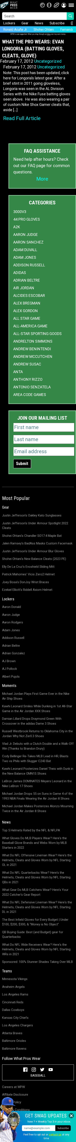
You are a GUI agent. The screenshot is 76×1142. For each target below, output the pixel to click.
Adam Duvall (25, 250)
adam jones (24, 257)
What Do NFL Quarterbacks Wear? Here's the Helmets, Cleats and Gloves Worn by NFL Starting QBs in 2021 (36, 877)
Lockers (9, 23)
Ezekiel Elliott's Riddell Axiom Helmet (27, 590)
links (48, 34)
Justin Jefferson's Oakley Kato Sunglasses (31, 515)
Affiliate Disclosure (15, 1094)
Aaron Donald (11, 607)
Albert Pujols (11, 676)
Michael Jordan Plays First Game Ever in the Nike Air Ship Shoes (35, 696)
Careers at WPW (13, 1087)
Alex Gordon (25, 311)
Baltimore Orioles (14, 1041)
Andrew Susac (27, 364)
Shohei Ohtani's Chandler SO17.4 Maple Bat (32, 536)
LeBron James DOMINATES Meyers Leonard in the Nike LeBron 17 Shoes (37, 783)
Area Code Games (29, 394)
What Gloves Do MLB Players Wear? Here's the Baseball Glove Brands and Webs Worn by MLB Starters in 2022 (34, 843)
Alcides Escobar (29, 295)
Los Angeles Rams (15, 994)
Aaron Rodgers (12, 622)
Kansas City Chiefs (15, 1018)
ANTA (18, 372)
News (39, 23)
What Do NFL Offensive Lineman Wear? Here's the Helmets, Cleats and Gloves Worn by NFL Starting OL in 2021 (37, 860)
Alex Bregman (26, 303)
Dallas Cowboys (13, 1010)
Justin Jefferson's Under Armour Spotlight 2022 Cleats (35, 525)
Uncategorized (47, 61)
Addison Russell (29, 265)
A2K (16, 227)
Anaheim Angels (13, 987)
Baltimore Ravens (14, 1049)
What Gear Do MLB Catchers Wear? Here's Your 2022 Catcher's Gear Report (35, 892)
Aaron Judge (25, 234)
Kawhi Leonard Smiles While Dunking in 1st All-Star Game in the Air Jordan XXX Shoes (37, 708)
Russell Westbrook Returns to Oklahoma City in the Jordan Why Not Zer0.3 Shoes (37, 733)
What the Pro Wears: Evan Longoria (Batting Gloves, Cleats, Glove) (33, 49)
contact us (55, 1134)
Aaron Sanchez (28, 242)
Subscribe (57, 23)
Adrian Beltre (26, 280)
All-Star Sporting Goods (37, 333)
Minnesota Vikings (14, 979)
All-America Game (30, 326)
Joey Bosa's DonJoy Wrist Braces (25, 582)
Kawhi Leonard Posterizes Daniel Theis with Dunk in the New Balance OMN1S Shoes (37, 771)
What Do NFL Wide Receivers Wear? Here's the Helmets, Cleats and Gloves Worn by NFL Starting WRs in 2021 (36, 949)
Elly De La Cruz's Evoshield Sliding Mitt (28, 567)
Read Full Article (22, 118)
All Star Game (26, 318)
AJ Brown (9, 661)
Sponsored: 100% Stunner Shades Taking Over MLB (37, 962)
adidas (19, 272)
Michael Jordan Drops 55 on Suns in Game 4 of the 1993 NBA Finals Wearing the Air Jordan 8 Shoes (37, 796)
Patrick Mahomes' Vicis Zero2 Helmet (28, 574)
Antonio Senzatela (32, 387)
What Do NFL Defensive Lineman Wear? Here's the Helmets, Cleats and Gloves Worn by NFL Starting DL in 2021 (37, 907)
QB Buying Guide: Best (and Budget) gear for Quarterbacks (32, 934)
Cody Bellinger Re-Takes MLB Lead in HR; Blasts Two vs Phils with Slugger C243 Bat (35, 758)
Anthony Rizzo (27, 379)
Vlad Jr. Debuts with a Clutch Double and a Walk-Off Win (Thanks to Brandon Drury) (38, 746)
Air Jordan (23, 288)
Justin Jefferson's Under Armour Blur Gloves (33, 551)
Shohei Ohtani (44, 30)
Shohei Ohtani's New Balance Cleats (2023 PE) (34, 559)
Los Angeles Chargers (17, 1025)
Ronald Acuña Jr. (15, 30)
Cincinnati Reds (12, 1002)
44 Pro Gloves (26, 219)
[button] (63, 5)
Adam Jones (11, 630)
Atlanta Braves (12, 1033)
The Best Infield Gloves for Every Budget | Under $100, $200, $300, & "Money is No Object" (35, 922)
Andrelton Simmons (32, 341)
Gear (25, 23)
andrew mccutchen (32, 356)
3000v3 (19, 211)
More (42, 179)
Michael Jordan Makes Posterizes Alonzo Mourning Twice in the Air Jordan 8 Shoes (37, 808)
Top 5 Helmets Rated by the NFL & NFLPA (31, 830)
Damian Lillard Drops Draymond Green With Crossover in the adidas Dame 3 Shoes (31, 721)
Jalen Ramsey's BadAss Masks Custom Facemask (37, 543)
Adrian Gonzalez (13, 653)
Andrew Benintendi (32, 349)
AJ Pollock (9, 669)
